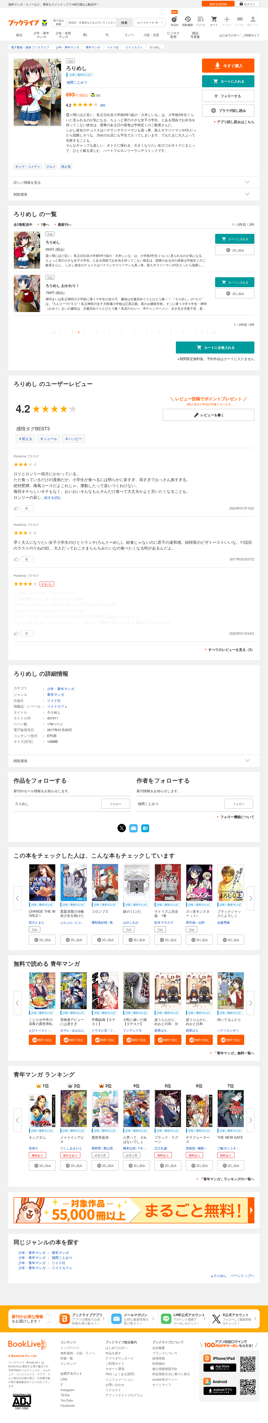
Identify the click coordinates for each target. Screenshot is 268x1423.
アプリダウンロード (119, 1358)
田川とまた (36, 922)
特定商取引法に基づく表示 (171, 1374)
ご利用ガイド (251, 35)
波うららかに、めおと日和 (198, 1021)
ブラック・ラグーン (166, 1139)
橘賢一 (202, 1148)
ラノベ (129, 34)
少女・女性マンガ (63, 35)
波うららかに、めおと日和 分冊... (166, 1023)
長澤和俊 (116, 922)
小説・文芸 (151, 34)
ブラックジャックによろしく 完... (229, 915)
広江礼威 (160, 1148)
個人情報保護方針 (164, 1368)
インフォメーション (119, 1379)
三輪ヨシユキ (226, 1148)
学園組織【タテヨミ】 (103, 1021)
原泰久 (33, 1148)
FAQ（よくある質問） (121, 1374)
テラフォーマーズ (198, 1139)
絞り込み (58, 22)
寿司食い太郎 (195, 922)
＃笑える (25, 438)
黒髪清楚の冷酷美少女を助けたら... (72, 915)
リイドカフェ (57, 706)
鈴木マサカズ (163, 922)
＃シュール (48, 438)
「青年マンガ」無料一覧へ (234, 1052)
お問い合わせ (114, 1384)
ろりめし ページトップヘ (232, 1275)
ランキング (68, 1363)
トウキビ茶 (99, 1030)
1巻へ (45, 224)
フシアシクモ (132, 1030)
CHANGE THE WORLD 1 (42, 913)
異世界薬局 (100, 1137)
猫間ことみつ (77, 82)
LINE (64, 1379)
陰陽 (53, 1030)
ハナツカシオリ (228, 1030)
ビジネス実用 (173, 35)
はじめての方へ (229, 35)
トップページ (69, 1347)
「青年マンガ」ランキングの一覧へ (227, 1178)
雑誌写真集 (195, 35)
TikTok (65, 1395)
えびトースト (38, 1030)
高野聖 (96, 1148)
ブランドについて (164, 1353)
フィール (116, 1030)
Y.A (140, 1148)
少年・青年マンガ (41, 35)
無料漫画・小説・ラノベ (77, 1353)
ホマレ (65, 1030)
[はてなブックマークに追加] (145, 832)
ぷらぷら (66, 922)
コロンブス (100, 911)
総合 (19, 34)
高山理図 (109, 1148)
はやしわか (131, 922)
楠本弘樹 (129, 1148)
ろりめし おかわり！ (63, 285)
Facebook (67, 1405)
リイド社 (54, 700)
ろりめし (53, 242)
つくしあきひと (71, 1148)
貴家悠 (190, 1148)
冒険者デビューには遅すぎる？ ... (72, 1023)
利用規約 (158, 1363)
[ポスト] (122, 828)
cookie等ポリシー (164, 1379)
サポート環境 (114, 1368)
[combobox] (92, 22)
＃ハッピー (73, 438)
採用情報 (158, 1358)
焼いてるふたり (229, 1019)
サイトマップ (161, 1384)
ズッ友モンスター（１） (198, 913)
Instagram (67, 1389)
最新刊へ (64, 224)
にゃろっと (83, 922)
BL (85, 34)
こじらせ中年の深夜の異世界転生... (41, 1023)
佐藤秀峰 (223, 922)
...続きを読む (51, 498)
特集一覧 (66, 1358)
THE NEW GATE (230, 1137)
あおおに (78, 1030)
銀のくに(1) (132, 911)
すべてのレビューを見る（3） (231, 649)
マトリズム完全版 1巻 (166, 913)
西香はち (160, 1030)
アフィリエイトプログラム (124, 1395)
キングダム (37, 1137)
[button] (42, 940)
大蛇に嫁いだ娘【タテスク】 (135, 1021)
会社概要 (158, 1347)
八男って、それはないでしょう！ (135, 1141)
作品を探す (113, 1353)
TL (107, 34)
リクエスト (113, 1389)
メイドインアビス (72, 1139)
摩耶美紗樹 (99, 922)
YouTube (66, 1400)
